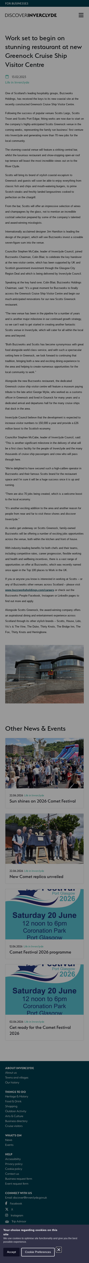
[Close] (58, 1249)
